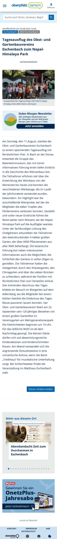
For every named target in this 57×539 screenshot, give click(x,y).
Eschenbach (10, 31)
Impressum (31, 528)
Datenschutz (28, 531)
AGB (48, 528)
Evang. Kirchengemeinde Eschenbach (28, 423)
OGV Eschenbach (29, 31)
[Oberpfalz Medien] (11, 536)
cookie (49, 536)
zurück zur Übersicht (28, 520)
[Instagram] (27, 536)
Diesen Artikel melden (41, 389)
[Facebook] (38, 536)
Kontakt (11, 528)
